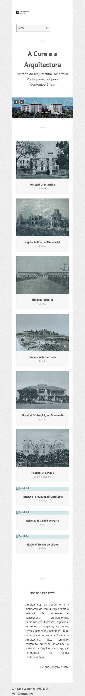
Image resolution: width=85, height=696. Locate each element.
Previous (16, 102)
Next (22, 102)
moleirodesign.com (22, 694)
